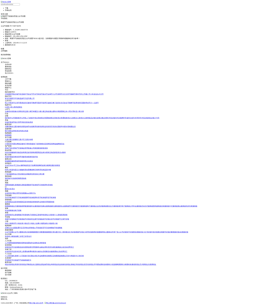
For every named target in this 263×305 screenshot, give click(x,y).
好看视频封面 (174, 232)
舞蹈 (10, 161)
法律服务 (28, 174)
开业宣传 (15, 251)
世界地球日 (78, 103)
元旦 (64, 94)
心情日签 (80, 256)
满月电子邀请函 (124, 206)
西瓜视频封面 (138, 232)
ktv (19, 165)
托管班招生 (22, 264)
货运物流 (21, 174)
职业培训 (46, 126)
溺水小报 (8, 223)
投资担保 (34, 174)
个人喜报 (57, 215)
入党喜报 (51, 215)
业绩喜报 (8, 215)
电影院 (26, 165)
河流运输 (111, 118)
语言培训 (52, 126)
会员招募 (44, 251)
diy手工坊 (15, 165)
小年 (92, 94)
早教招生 (29, 264)
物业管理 (24, 148)
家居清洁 (57, 152)
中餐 (49, 170)
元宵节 (68, 94)
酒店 (6, 178)
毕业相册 (41, 256)
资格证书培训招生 (77, 264)
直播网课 (116, 264)
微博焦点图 (104, 232)
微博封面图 (96, 232)
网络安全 (61, 144)
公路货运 (80, 118)
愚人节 (32, 98)
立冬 (65, 111)
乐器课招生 (152, 264)
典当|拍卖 (24, 131)
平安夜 (17, 98)
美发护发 (34, 157)
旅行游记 (28, 256)
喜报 (44, 243)
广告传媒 (8, 174)
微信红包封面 (71, 232)
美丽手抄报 (9, 219)
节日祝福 (15, 260)
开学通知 (97, 264)
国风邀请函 (157, 206)
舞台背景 (16, 193)
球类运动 (26, 161)
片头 (34, 193)
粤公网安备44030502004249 (56, 303)
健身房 (14, 161)
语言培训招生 (89, 264)
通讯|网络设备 (18, 144)
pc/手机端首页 (39, 228)
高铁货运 (57, 118)
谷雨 (23, 111)
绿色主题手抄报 (35, 219)
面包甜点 (15, 170)
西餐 (29, 170)
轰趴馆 (54, 165)
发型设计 (15, 122)
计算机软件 (9, 144)
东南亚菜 (44, 170)
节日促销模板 (49, 228)
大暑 (42, 111)
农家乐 (44, 165)
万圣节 (27, 98)
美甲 (19, 122)
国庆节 (40, 103)
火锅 (19, 170)
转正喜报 (38, 215)
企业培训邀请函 (101, 206)
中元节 (101, 94)
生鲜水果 (44, 152)
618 (6, 107)
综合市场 (8, 152)
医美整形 (15, 157)
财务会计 (15, 174)
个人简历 (8, 256)
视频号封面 (80, 232)
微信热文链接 (26, 232)
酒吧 (22, 165)
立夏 (26, 111)
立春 (6, 111)
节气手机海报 (20, 197)
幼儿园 (14, 126)
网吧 (40, 165)
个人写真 (21, 256)
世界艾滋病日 (48, 103)
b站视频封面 (183, 232)
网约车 (124, 118)
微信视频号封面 (163, 232)
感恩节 (12, 98)
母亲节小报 (16, 223)
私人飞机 (28, 118)
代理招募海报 (49, 202)
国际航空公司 (20, 118)
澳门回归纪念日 (58, 103)
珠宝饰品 (51, 152)
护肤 (10, 122)
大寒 (82, 111)
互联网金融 (54, 144)
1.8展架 (12, 236)
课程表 (129, 264)
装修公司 (31, 148)
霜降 (62, 111)
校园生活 (72, 126)
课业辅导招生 (46, 264)
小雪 (69, 111)
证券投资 (15, 131)
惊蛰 (13, 111)
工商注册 (41, 174)
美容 (31, 122)
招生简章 (15, 264)
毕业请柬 (8, 210)
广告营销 (38, 144)
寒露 (59, 111)
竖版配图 (47, 232)
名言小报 (29, 223)
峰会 (42, 247)
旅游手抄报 (45, 219)
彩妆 (28, 122)
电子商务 (26, 144)
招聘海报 (8, 185)
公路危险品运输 (89, 118)
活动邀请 (51, 251)
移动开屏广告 (113, 232)
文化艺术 (8, 165)
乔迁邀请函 (73, 206)
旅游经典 (16, 178)
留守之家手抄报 (63, 219)
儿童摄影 (15, 139)
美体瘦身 (28, 157)
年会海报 (41, 202)
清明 (19, 111)
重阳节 (10, 94)
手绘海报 (34, 185)
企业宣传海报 (16, 202)
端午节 (25, 94)
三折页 (25, 236)
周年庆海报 (48, 185)
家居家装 (38, 148)
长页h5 (12, 189)
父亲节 (17, 103)
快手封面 (130, 232)
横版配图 (34, 232)
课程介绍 (110, 264)
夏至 (36, 111)
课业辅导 (26, 126)
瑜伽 (6, 161)
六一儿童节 (94, 103)
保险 (10, 131)
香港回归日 (24, 103)
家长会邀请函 (64, 206)
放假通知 (28, 243)
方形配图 (41, 232)
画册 (16, 236)
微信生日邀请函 (112, 206)
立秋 (46, 111)
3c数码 (63, 152)
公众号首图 (9, 232)
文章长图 (54, 232)
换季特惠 (31, 251)
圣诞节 (22, 98)
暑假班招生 (136, 264)
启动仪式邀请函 (147, 206)
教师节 (35, 103)
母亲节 (12, 103)
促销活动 (8, 247)
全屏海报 (30, 228)
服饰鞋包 (15, 152)
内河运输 (118, 118)
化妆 (6, 122)
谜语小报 (54, 223)
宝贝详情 (24, 228)
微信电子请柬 (16, 210)
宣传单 (7, 236)
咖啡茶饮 (24, 170)
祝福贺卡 (28, 260)
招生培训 (8, 264)
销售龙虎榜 (39, 243)
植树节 (73, 94)
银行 (6, 131)
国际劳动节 (86, 103)
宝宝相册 (54, 256)
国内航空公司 (10, 118)
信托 (19, 131)
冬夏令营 (65, 126)
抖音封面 (154, 232)
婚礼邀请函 (55, 206)
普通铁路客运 (49, 118)
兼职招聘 (21, 243)
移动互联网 (45, 144)
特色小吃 (8, 170)
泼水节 (45, 94)
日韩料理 (38, 170)
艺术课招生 (144, 264)
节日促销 (15, 247)
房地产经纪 (9, 148)
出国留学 (59, 126)
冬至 (21, 94)
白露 (52, 111)
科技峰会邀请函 (45, 206)
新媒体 (32, 144)
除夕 (14, 94)
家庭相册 (61, 256)
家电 (33, 152)
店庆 (19, 251)
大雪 (72, 111)
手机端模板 (58, 228)
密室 (58, 165)
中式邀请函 (173, 206)
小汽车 (157, 118)
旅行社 (10, 178)
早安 (6, 260)
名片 (30, 236)
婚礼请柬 (15, 185)
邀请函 (58, 247)
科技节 (40, 94)
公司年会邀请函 (135, 206)
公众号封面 (122, 232)
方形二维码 (62, 232)
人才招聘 (8, 243)
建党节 (30, 103)
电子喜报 (31, 215)
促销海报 (34, 202)
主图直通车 (17, 228)
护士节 (83, 94)
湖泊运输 (151, 118)
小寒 (79, 111)
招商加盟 (28, 247)
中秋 (6, 94)
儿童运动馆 (29, 139)
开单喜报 (24, 215)
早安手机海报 (51, 197)
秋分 (56, 111)
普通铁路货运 (66, 118)
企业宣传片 (9, 193)
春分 (16, 111)
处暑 (49, 111)
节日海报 (41, 185)
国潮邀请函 (9, 206)
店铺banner (9, 228)
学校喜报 (44, 215)
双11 (9, 107)
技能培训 (39, 126)
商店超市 (28, 152)
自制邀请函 (165, 206)
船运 (103, 118)
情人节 (7, 103)
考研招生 (54, 264)
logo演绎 (29, 193)
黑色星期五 (18, 107)
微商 (10, 135)
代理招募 (34, 247)
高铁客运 (41, 118)
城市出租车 (131, 118)
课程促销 (103, 264)
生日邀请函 (17, 206)
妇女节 (30, 94)
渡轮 (106, 118)
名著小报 (23, 223)
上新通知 (24, 251)
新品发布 (21, 247)
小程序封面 (88, 232)
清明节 (60, 94)
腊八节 (87, 94)
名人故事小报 (38, 223)
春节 (18, 94)
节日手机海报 (10, 197)
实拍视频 (23, 193)
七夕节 (55, 94)
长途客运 (98, 118)
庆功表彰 (52, 247)
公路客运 (74, 118)
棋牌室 (49, 165)
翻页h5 (7, 189)
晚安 (10, 260)
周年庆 (46, 247)
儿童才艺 (21, 139)
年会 (33, 243)
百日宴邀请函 (82, 206)
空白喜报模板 (16, 215)
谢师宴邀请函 (26, 206)
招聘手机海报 (30, 197)
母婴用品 (38, 152)
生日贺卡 (67, 256)
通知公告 (57, 251)
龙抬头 (96, 94)
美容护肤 (8, 157)
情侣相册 (47, 256)
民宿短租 (23, 178)
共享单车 (138, 118)
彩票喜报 (64, 215)
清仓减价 (38, 251)
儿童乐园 (8, 139)
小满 (29, 111)
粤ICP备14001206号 (36, 303)
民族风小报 (47, 223)
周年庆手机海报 (40, 197)
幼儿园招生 (37, 264)
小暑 (39, 111)
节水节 (35, 94)
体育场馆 (19, 161)
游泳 (31, 161)
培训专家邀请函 (191, 206)
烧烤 (33, 170)
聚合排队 (34, 256)
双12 (12, 107)
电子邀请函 (91, 206)
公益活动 (64, 247)
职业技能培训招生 (64, 264)
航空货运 (34, 118)
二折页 (20, 236)
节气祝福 (21, 260)
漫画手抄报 (25, 219)
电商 (6, 135)
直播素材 (28, 185)
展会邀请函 (182, 206)
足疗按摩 (32, 165)
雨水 (10, 111)
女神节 (50, 94)
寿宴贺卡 (74, 256)
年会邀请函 (35, 206)
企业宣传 (8, 251)
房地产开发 (17, 148)
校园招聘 (15, 243)
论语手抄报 (53, 219)
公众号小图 (17, 232)
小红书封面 (147, 232)
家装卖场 (44, 148)
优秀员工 (70, 247)
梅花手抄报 (17, 219)
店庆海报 (8, 202)
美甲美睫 (21, 157)
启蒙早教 (8, 126)
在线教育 (33, 126)
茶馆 (37, 165)
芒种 (33, 111)
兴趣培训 (19, 126)
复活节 (7, 98)
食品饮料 (21, 152)
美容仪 (23, 122)
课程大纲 (123, 264)
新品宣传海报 (26, 202)
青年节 (78, 94)
